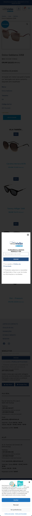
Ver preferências (16, 510)
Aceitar (16, 500)
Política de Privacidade (21, 513)
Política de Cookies (9, 513)
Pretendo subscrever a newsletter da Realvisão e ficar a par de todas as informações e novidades (15, 272)
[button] (29, 482)
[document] (16, 258)
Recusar (16, 505)
